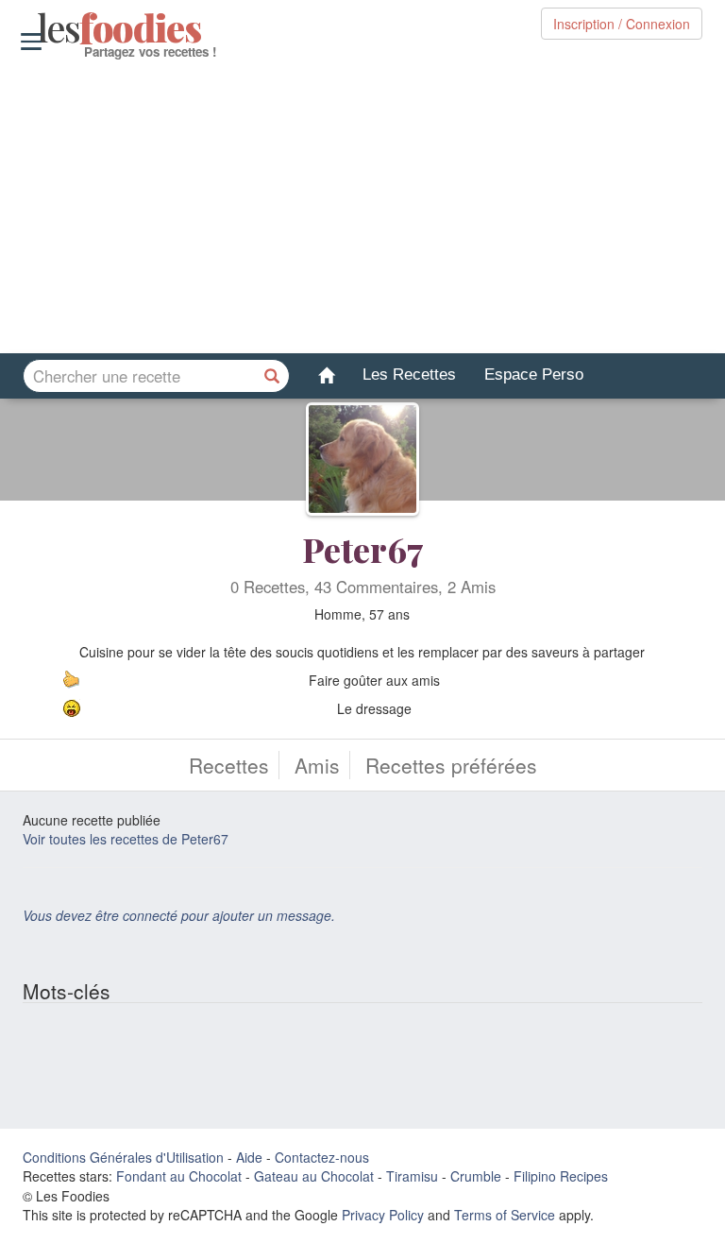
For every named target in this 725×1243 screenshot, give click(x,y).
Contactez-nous (322, 1157)
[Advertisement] (362, 207)
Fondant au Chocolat (179, 1175)
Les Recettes (409, 374)
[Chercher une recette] (273, 376)
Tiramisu (412, 1175)
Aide (249, 1157)
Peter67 (362, 548)
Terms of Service (504, 1214)
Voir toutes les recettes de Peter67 (125, 838)
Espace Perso (533, 374)
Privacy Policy (383, 1214)
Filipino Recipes (561, 1175)
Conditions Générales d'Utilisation (123, 1157)
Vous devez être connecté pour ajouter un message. (179, 915)
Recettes (229, 765)
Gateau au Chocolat (314, 1175)
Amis (317, 765)
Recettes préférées (451, 765)
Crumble (475, 1175)
